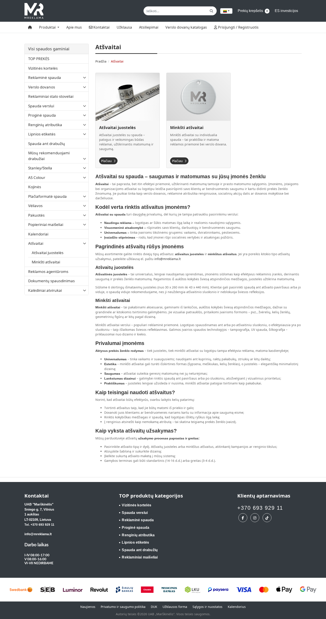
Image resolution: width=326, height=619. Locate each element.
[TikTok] (268, 518)
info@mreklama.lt (167, 259)
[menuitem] (29, 27)
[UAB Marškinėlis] (33, 11)
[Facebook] (243, 518)
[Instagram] (255, 518)
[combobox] (226, 11)
